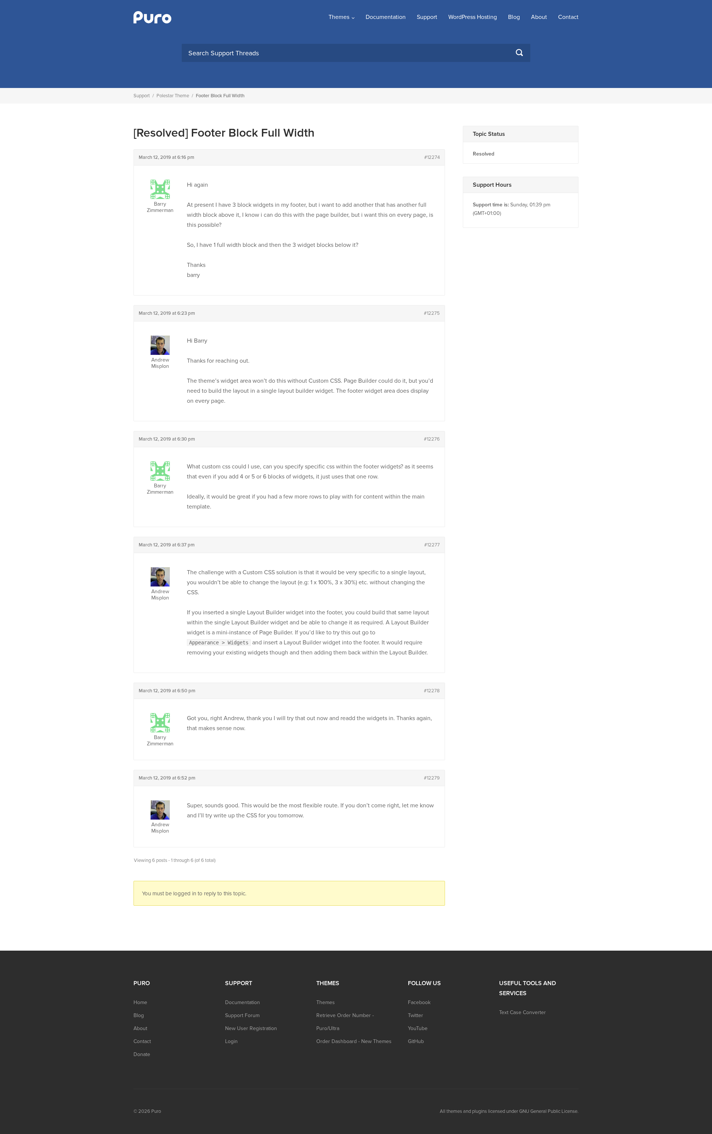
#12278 (432, 691)
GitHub (416, 1041)
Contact (568, 17)
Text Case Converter (522, 1012)
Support (427, 17)
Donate (142, 1054)
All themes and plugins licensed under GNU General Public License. (509, 1111)
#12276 (432, 439)
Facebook (419, 1002)
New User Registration (251, 1028)
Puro (156, 1111)
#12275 (432, 313)
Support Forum (242, 1015)
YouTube (418, 1028)
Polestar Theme (172, 96)
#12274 (432, 157)
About (539, 17)
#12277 (432, 545)
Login (231, 1041)
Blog (514, 17)
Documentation (386, 17)
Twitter (415, 1015)
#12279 (432, 778)
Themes (339, 17)
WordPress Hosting (472, 17)
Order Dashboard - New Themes (354, 1041)
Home (140, 1002)
